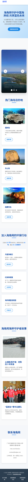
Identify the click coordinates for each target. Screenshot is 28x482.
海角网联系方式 (13, 478)
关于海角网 (4, 478)
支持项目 (9, 287)
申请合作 (9, 310)
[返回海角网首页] (4, 2)
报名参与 (9, 264)
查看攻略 (9, 139)
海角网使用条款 (22, 478)
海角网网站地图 (17, 474)
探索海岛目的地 (14, 29)
